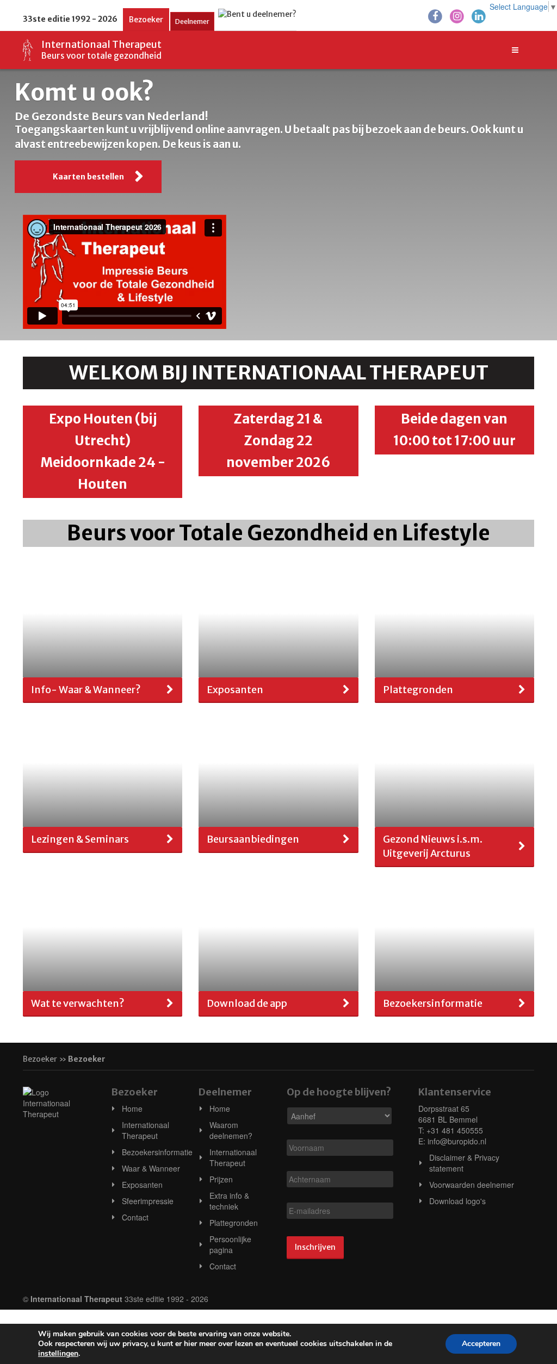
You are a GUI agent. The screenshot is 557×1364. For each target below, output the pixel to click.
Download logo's (457, 1200)
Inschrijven (315, 1247)
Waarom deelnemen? (230, 1130)
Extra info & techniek (229, 1201)
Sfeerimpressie (148, 1200)
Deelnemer (192, 21)
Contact (135, 1217)
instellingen (58, 1354)
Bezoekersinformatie (157, 1152)
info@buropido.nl (457, 1141)
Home (132, 1108)
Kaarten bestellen (88, 177)
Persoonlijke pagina (230, 1244)
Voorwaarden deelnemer (471, 1184)
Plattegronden (233, 1222)
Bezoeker (146, 19)
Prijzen (221, 1179)
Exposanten (142, 1184)
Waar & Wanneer (151, 1168)
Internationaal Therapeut (145, 1130)
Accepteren (481, 1343)
